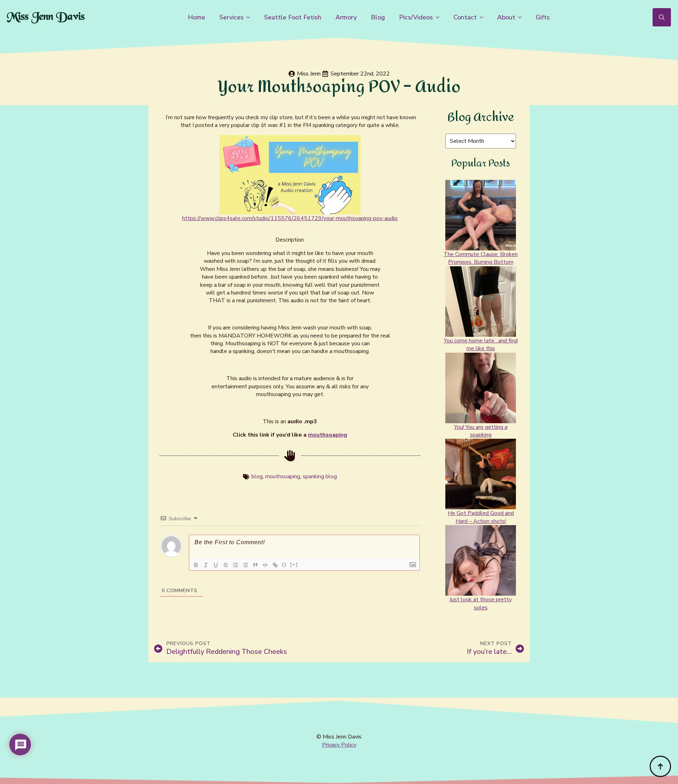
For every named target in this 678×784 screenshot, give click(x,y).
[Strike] (226, 565)
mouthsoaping (327, 435)
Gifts (543, 17)
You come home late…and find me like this (481, 344)
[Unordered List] (245, 565)
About (506, 17)
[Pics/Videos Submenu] (439, 17)
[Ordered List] (235, 565)
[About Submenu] (522, 17)
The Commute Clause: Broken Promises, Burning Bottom (481, 258)
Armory (346, 17)
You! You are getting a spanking (480, 431)
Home (196, 17)
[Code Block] (265, 565)
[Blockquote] (255, 565)
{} (284, 564)
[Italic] (206, 565)
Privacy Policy (339, 745)
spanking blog (320, 476)
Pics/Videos (416, 17)
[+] (294, 564)
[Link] (275, 565)
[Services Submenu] (250, 17)
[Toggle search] (662, 17)
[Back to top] (660, 766)
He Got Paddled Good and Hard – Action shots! (481, 517)
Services (231, 17)
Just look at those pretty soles (481, 603)
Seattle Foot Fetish (292, 17)
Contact (465, 17)
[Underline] (216, 565)
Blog (378, 17)
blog (257, 476)
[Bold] (196, 565)
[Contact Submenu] (483, 17)
